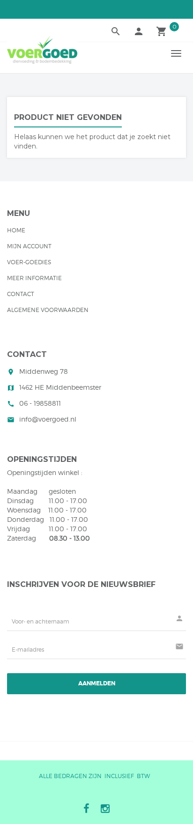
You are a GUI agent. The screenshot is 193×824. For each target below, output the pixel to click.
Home (16, 230)
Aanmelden (96, 683)
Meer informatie (34, 278)
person (138, 31)
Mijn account (29, 246)
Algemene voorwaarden (48, 309)
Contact (20, 293)
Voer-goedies (29, 262)
